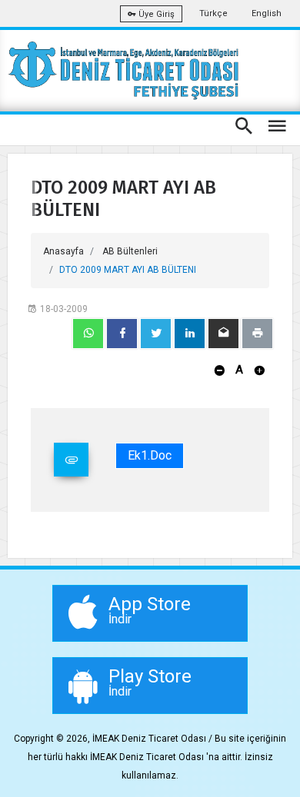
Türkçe (213, 13)
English (267, 13)
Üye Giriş (155, 14)
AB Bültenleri (130, 251)
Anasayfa (63, 251)
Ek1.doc (150, 455)
